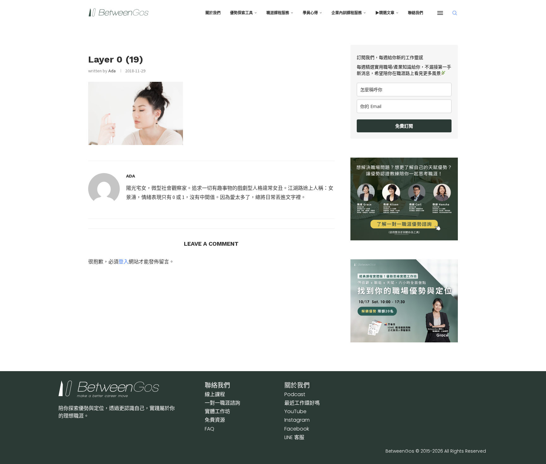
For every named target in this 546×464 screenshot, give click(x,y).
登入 (123, 261)
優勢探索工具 (241, 13)
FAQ (209, 428)
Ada (112, 71)
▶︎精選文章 (384, 13)
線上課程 (215, 394)
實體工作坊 (217, 411)
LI (294, 437)
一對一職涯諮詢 (222, 403)
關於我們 (213, 13)
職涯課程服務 (277, 13)
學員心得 (310, 13)
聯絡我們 (415, 13)
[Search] (455, 13)
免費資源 (215, 420)
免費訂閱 (404, 126)
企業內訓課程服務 (346, 13)
